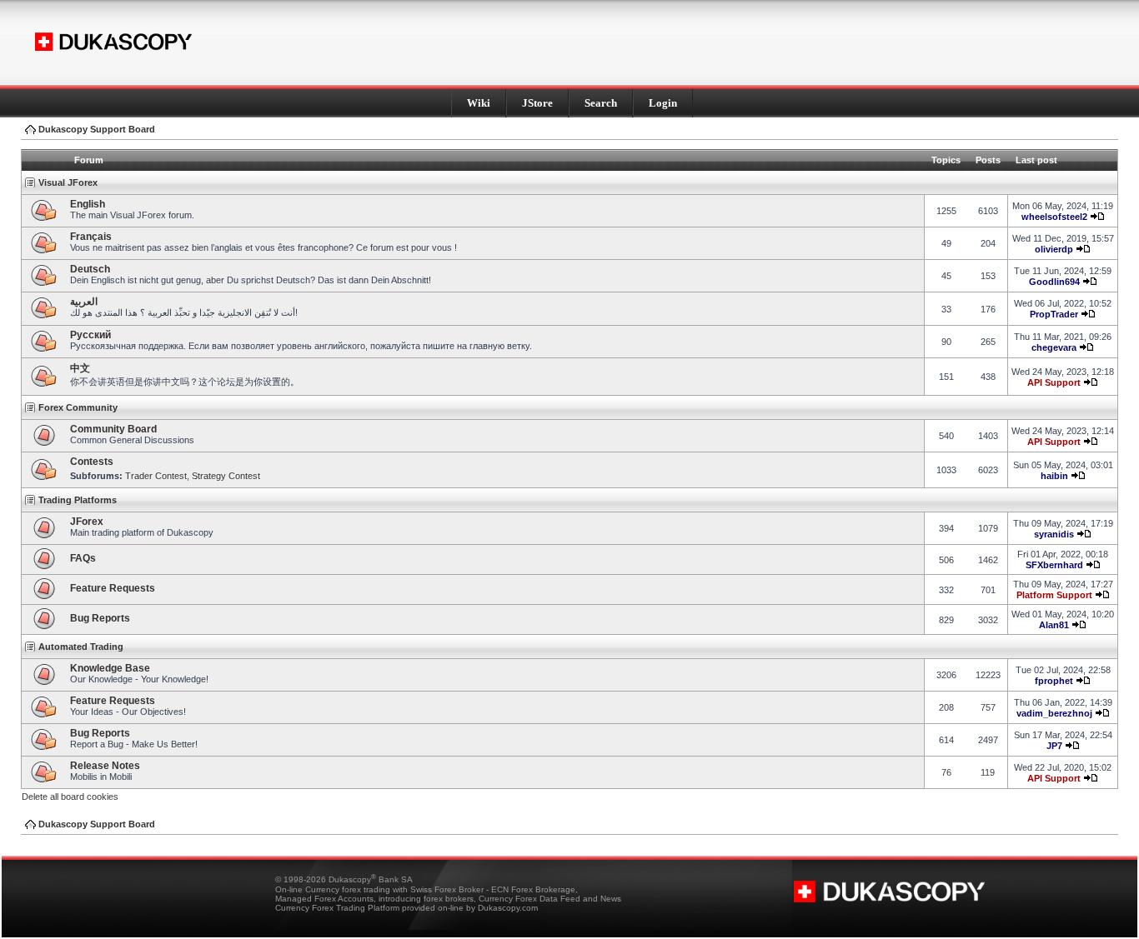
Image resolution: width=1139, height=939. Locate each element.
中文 (80, 368)
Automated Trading (80, 647)
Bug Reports (100, 618)
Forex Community (78, 407)
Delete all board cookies (70, 797)
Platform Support (1054, 595)
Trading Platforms (77, 500)
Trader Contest (156, 476)
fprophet (1054, 681)
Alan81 (1054, 625)
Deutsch (90, 269)
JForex (86, 521)
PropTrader (1054, 314)
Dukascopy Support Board (96, 129)
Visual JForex (68, 182)
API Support (1054, 382)
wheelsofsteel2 (1054, 217)
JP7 (1054, 746)
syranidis (1054, 534)
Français (91, 236)
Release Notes (105, 766)
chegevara (1053, 347)
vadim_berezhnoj (1054, 713)
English (87, 204)
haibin (1054, 476)
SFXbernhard (1054, 565)
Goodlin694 (1054, 282)
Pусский (90, 335)
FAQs (83, 558)
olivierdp (1054, 249)
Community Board (113, 429)
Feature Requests (112, 588)
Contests (91, 461)
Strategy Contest (226, 476)
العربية (84, 301)
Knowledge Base (110, 668)
